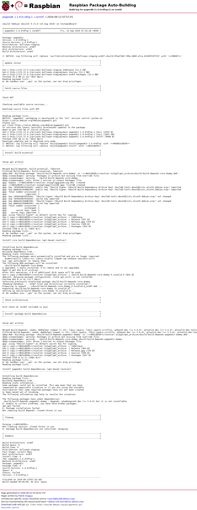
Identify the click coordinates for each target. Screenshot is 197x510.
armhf (40, 16)
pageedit (7, 16)
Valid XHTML (6, 507)
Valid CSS (15, 507)
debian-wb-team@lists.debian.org (65, 501)
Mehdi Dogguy (25, 496)
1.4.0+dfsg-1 (25, 16)
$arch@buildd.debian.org (61, 499)
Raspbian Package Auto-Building (102, 5)
